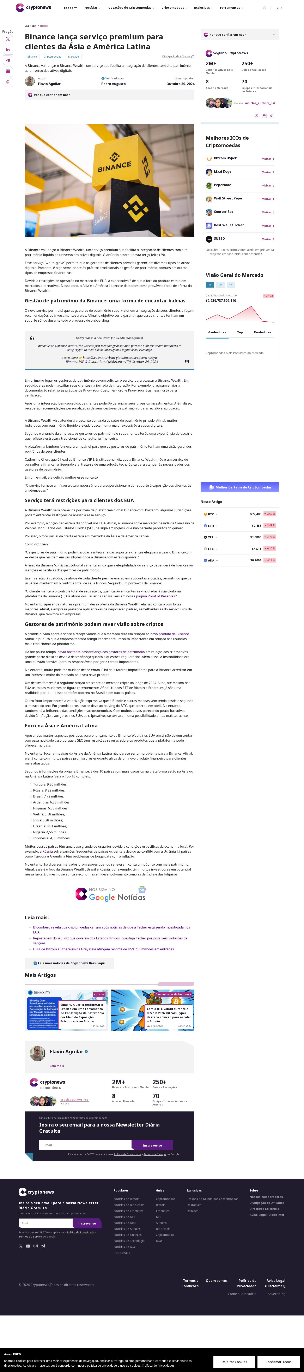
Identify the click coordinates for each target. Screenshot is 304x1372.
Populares (121, 1190)
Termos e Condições (190, 1283)
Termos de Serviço (155, 1154)
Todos (68, 8)
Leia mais (57, 1066)
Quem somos (216, 1280)
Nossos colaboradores (266, 1197)
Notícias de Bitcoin (126, 1199)
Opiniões (192, 1211)
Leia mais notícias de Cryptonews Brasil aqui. (71, 963)
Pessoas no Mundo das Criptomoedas (212, 1199)
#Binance (61, 346)
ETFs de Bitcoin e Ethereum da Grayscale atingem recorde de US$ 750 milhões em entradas (103, 949)
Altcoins (161, 1223)
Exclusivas (202, 7)
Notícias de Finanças (128, 1234)
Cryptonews (30, 25)
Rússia (48, 851)
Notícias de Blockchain (129, 1205)
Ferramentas (230, 7)
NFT (159, 1217)
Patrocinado (122, 1252)
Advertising (276, 1294)
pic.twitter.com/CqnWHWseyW (137, 358)
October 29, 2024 (144, 361)
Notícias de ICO (124, 1246)
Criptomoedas (173, 7)
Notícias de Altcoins (127, 1228)
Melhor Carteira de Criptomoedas (244, 487)
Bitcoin (160, 1205)
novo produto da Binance (169, 634)
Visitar (266, 158)
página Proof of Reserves (155, 596)
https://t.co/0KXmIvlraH (99, 358)
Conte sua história (242, 1294)
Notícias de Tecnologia (129, 1240)
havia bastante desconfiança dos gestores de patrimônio (101, 652)
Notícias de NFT (125, 1217)
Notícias (91, 7)
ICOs (159, 1240)
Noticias (44, 25)
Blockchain (163, 1228)
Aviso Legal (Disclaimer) (267, 1214)
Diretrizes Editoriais (264, 1208)
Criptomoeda (165, 1234)
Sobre (254, 1190)
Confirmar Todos (279, 1362)
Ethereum (162, 1211)
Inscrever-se (152, 1145)
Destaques (194, 1205)
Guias (160, 1190)
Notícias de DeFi (125, 1223)
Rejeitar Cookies (234, 1362)
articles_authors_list (260, 103)
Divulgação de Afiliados (267, 1202)
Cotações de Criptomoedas (129, 7)
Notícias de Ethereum (128, 1211)
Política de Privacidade (127, 1154)
